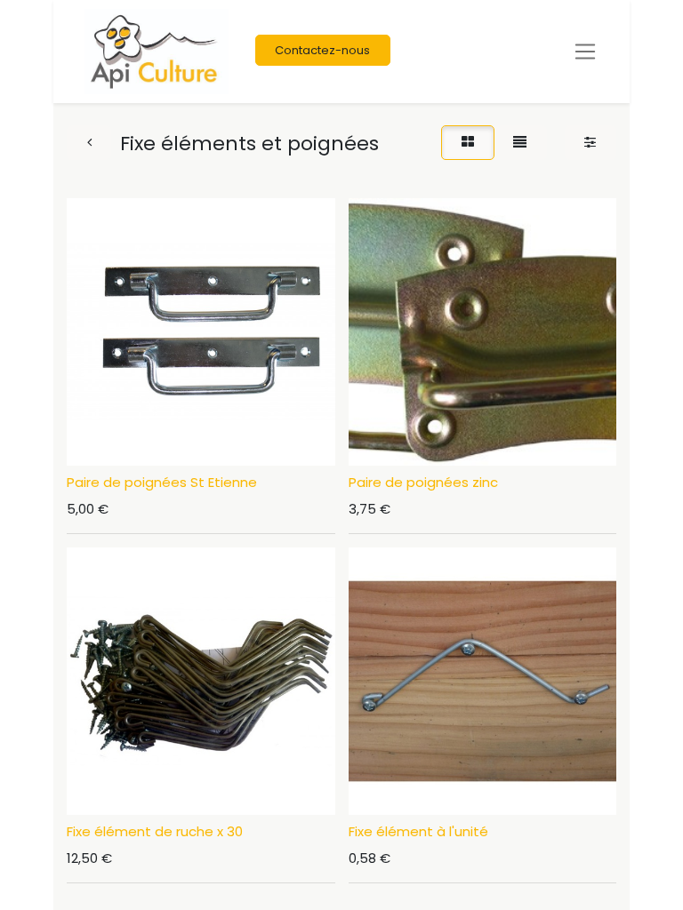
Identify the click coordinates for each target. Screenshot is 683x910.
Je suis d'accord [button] (586, 879)
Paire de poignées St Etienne (162, 482)
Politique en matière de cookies (129, 819)
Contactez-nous (322, 50)
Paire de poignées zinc (423, 482)
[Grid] (467, 142)
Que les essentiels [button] (456, 879)
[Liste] (520, 142)
